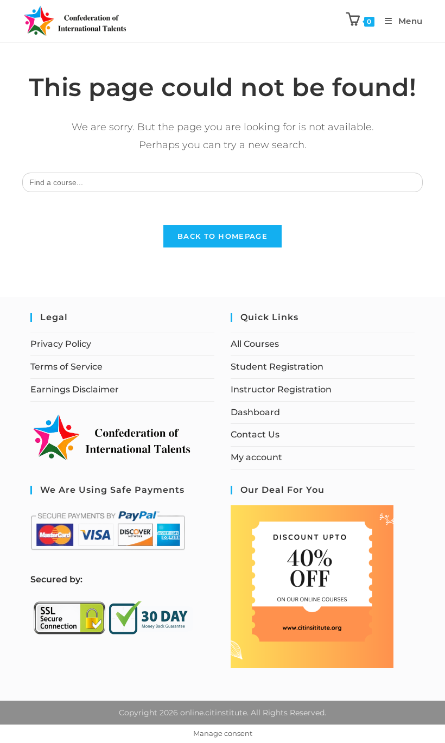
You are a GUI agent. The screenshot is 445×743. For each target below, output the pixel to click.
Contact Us (255, 434)
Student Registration (277, 366)
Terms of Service (66, 366)
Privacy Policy (60, 344)
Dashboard (255, 412)
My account (256, 457)
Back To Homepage (222, 236)
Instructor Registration (281, 389)
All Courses (255, 344)
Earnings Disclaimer (74, 389)
